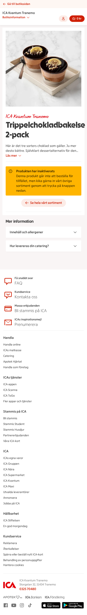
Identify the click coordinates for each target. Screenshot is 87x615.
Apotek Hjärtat (12, 361)
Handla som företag (15, 367)
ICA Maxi (8, 486)
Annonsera (10, 497)
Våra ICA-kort (11, 441)
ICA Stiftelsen (11, 520)
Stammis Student (13, 424)
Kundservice (12, 536)
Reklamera (10, 543)
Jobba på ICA (11, 503)
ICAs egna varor (13, 458)
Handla (8, 338)
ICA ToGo (9, 395)
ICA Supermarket (13, 475)
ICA (5, 451)
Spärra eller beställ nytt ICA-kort (23, 554)
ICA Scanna (10, 390)
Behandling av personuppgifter (22, 560)
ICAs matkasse (12, 350)
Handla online (12, 344)
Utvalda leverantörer (16, 492)
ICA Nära (8, 469)
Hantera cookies (13, 565)
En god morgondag (15, 526)
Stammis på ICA (14, 411)
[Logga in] (63, 18)
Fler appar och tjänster (17, 401)
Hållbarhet (11, 514)
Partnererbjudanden (16, 435)
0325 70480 (27, 589)
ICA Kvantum (11, 480)
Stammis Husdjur (13, 429)
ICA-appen (10, 384)
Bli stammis (10, 418)
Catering (8, 356)
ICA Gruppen (11, 463)
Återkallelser (11, 549)
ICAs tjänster (12, 377)
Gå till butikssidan (18, 4)
